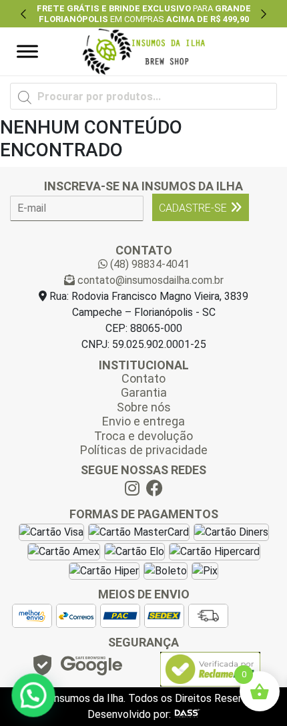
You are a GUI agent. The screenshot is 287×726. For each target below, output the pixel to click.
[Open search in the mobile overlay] (143, 96)
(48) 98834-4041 (148, 264)
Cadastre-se (193, 208)
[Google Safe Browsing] (77, 669)
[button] (23, 13)
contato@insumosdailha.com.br (149, 280)
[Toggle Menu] (27, 51)
